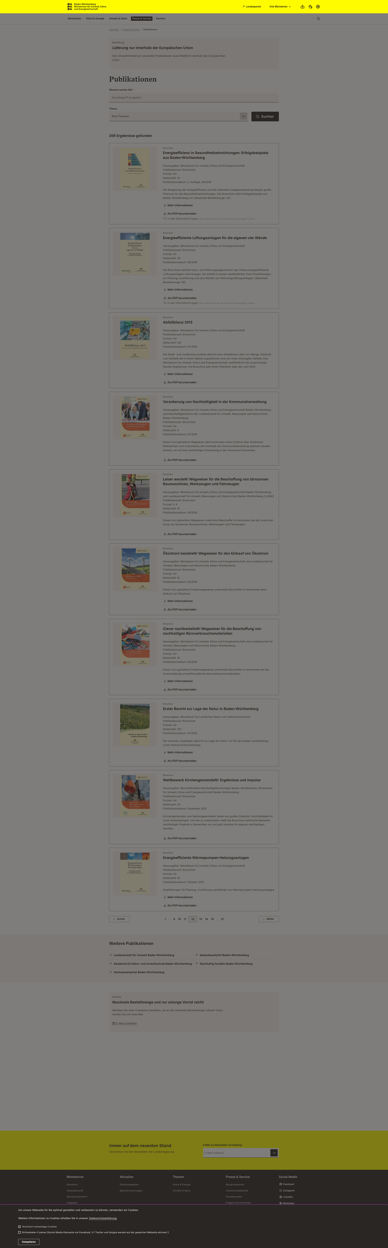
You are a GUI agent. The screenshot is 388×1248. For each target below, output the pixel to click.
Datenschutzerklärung (103, 1218)
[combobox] (280, 7)
